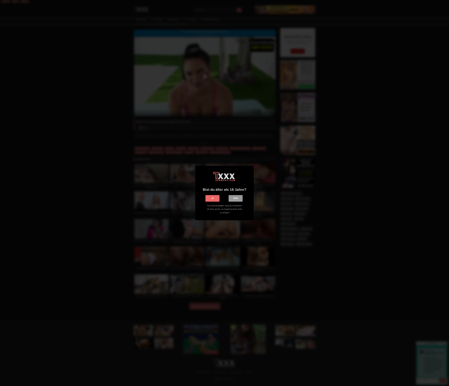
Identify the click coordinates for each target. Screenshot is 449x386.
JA (212, 198)
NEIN (235, 198)
